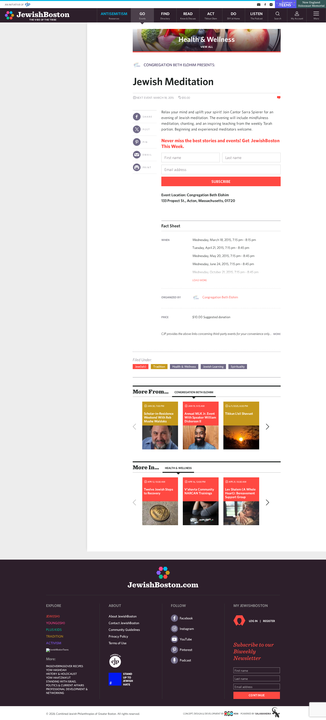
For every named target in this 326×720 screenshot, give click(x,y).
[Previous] (135, 427)
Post (146, 129)
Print (147, 167)
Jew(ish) (140, 366)
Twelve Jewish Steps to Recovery (158, 491)
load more (199, 280)
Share (147, 116)
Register (269, 620)
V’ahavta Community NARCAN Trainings (199, 491)
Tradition (159, 366)
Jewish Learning (213, 366)
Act (211, 15)
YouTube (186, 639)
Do (233, 15)
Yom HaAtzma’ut (58, 677)
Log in (253, 620)
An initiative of (14, 4)
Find (165, 15)
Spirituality (238, 366)
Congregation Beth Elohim (220, 297)
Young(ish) (55, 623)
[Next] (266, 427)
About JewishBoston (123, 616)
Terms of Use (117, 643)
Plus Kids (54, 630)
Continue (257, 695)
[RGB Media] (231, 713)
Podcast (185, 660)
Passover (52, 666)
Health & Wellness (207, 39)
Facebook (186, 618)
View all (206, 46)
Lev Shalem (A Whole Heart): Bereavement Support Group (240, 493)
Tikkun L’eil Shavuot (239, 413)
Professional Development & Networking (67, 690)
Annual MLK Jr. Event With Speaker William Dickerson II (200, 417)
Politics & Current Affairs (65, 685)
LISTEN (256, 15)
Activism (53, 643)
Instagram (187, 629)
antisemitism (114, 15)
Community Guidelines (124, 630)
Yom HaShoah (56, 669)
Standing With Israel (61, 681)
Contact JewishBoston (124, 623)
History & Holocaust (61, 673)
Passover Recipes (71, 666)
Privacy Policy (118, 636)
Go (142, 15)
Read (188, 15)
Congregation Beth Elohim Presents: (179, 65)
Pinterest (186, 650)
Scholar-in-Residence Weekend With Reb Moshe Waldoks (159, 417)
